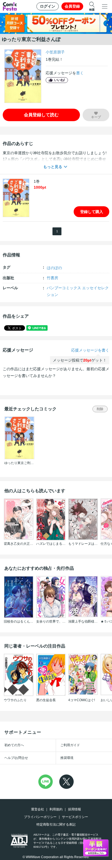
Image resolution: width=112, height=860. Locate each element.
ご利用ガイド (70, 745)
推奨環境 (66, 758)
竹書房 (52, 278)
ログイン (47, 6)
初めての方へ (14, 745)
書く (80, 73)
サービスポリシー (75, 817)
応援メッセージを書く (90, 350)
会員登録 (72, 6)
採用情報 (74, 809)
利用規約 (56, 809)
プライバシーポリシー (40, 817)
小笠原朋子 (55, 52)
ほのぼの (54, 268)
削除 (100, 409)
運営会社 (37, 809)
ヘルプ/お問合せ (16, 758)
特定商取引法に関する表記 (56, 824)
